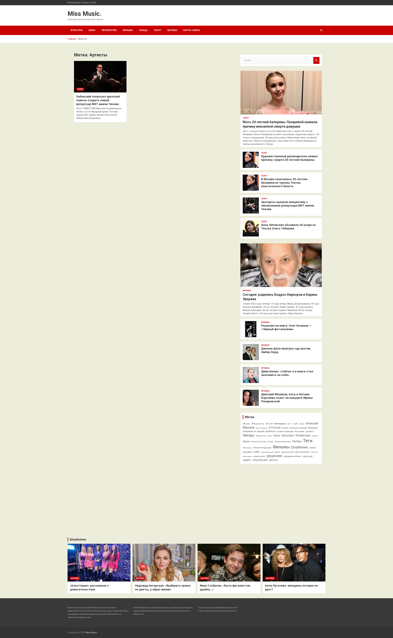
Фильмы (281, 446)
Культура (77, 30)
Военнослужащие (285, 431)
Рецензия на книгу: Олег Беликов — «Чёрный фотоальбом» (286, 327)
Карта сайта (191, 30)
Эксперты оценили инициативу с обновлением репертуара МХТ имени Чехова (287, 205)
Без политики (262, 428)
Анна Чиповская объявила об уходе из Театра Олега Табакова (288, 226)
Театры (297, 441)
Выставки (299, 431)
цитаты (273, 460)
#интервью (280, 423)
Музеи (246, 441)
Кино (92, 30)
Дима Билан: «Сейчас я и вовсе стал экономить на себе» (287, 373)
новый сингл (259, 456)
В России (275, 427)
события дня (260, 460)
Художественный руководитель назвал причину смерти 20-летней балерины (289, 158)
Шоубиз (172, 30)
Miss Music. (84, 13)
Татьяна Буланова (282, 442)
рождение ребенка (292, 456)
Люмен (315, 436)
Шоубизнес (299, 447)
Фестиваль (247, 448)
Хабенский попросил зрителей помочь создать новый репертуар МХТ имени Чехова (98, 100)
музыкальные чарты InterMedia (295, 452)
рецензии (274, 456)
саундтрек (307, 456)
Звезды (249, 435)
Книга (276, 435)
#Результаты (257, 423)
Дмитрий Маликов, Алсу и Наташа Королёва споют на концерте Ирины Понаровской (287, 397)
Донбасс (310, 431)
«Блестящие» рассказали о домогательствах (89, 587)
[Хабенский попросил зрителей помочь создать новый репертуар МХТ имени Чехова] (100, 76)
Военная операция (298, 428)
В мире (285, 428)
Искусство (261, 435)
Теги (307, 440)
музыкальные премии (270, 452)
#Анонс (246, 423)
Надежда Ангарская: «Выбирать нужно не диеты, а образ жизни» (163, 587)
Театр (157, 30)
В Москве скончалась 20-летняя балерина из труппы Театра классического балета (284, 182)
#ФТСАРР (269, 424)
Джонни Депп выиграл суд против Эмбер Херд (285, 350)
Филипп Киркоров (262, 447)
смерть (247, 460)
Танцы (143, 30)
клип (257, 451)
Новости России (258, 442)
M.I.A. (290, 424)
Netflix (295, 424)
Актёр (302, 424)
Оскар (270, 442)
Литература (109, 30)
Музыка (128, 30)
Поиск (316, 60)
